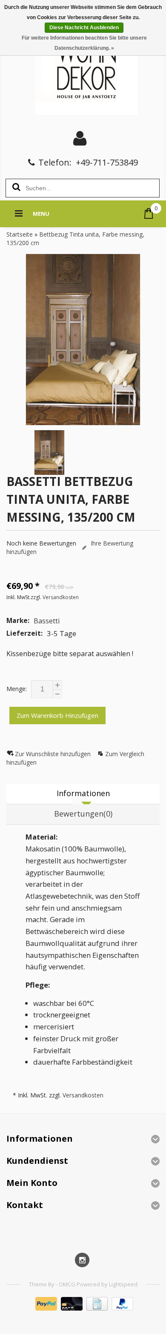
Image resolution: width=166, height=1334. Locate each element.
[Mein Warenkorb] (148, 213)
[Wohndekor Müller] (83, 70)
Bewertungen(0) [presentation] (83, 813)
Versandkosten (61, 597)
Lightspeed (123, 1284)
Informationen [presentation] (83, 793)
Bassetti (47, 621)
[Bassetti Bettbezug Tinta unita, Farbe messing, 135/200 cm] (83, 340)
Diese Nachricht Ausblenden (84, 28)
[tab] (83, 794)
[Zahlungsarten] (83, 1308)
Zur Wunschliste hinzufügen (53, 754)
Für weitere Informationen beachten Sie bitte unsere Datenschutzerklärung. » (84, 43)
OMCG (68, 1284)
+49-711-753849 (107, 162)
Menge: (16, 689)
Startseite (19, 234)
